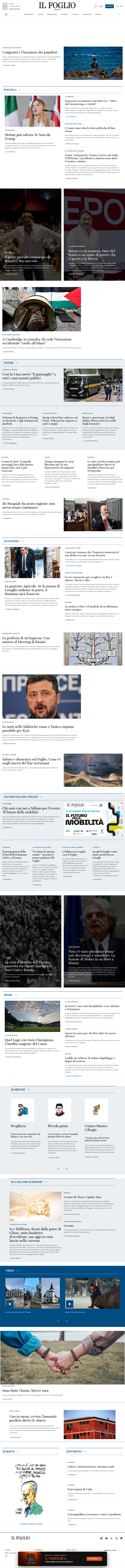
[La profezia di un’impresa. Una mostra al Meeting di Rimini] (93, 649)
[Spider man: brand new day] (92, 1293)
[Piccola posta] (59, 1110)
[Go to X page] (112, 1538)
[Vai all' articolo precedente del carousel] (59, 1169)
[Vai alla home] (57, 6)
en (121, 6)
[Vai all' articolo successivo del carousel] (66, 1169)
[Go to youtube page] (106, 1538)
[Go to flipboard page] (122, 1538)
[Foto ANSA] (93, 514)
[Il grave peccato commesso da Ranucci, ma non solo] (30, 235)
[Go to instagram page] (117, 1538)
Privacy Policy (71, 1550)
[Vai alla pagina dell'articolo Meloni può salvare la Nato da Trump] (32, 111)
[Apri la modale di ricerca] (118, 14)
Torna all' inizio (110, 1550)
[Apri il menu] (6, 14)
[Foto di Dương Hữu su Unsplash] (62, 1355)
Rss (6, 1556)
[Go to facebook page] (101, 1538)
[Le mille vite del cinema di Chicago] (32, 1293)
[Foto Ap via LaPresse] (93, 63)
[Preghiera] (22, 1110)
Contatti (7, 1550)
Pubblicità (38, 1550)
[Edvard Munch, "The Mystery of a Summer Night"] (93, 770)
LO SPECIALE (94, 1559)
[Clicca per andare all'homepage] (20, 1538)
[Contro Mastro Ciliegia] (96, 1110)
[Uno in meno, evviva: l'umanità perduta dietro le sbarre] (90, 1424)
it (117, 6)
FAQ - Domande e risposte (14, 1553)
